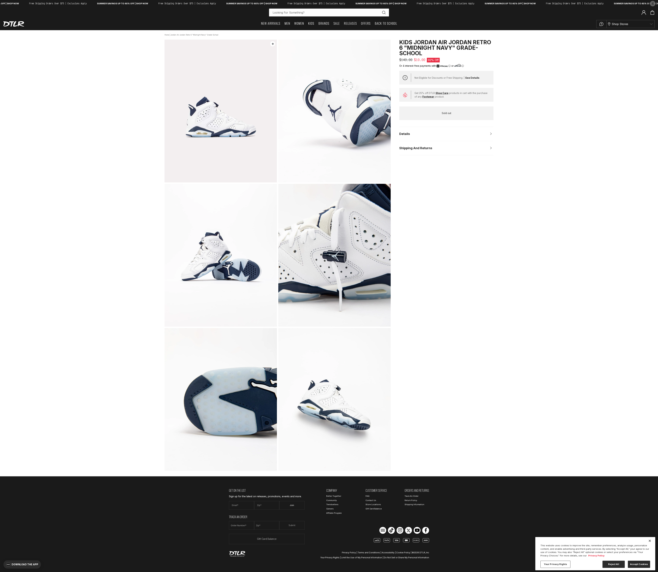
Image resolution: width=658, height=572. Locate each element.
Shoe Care (442, 93)
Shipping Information (414, 504)
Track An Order (411, 496)
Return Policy (411, 500)
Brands (323, 23)
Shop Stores (620, 24)
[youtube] (417, 530)
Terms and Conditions (369, 552)
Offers (366, 23)
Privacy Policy (349, 552)
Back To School (386, 23)
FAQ (367, 496)
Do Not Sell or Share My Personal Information (406, 557)
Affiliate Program (334, 513)
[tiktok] (391, 530)
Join (292, 505)
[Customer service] (601, 24)
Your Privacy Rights (329, 557)
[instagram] (400, 530)
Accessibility (388, 552)
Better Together (333, 496)
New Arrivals (270, 23)
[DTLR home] (13, 24)
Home (166, 35)
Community (331, 500)
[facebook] (425, 530)
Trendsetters (332, 504)
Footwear (428, 96)
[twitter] (408, 530)
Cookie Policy (403, 552)
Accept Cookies (639, 564)
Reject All (613, 564)
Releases (350, 23)
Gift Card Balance (267, 538)
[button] (22, 564)
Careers (330, 509)
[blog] (382, 530)
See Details (472, 77)
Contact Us (370, 500)
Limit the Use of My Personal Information (361, 557)
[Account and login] (644, 12)
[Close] (650, 541)
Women (299, 23)
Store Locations (373, 504)
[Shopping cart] (652, 12)
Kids (311, 23)
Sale (336, 23)
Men (287, 23)
